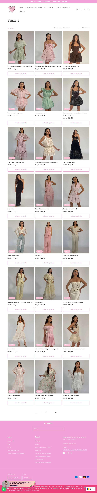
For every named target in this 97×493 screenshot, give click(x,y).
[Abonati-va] (63, 429)
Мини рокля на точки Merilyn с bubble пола (75, 113)
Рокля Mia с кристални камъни (44, 395)
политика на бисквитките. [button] (31, 490)
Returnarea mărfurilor (13, 450)
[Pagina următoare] (61, 412)
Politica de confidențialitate (43, 453)
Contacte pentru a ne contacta (16, 453)
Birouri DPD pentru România (43, 462)
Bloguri (37, 444)
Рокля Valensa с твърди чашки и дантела (47, 349)
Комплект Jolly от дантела (15, 113)
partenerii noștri (39, 459)
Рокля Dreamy (39, 302)
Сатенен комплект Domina (70, 255)
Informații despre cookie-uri (43, 456)
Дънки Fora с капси (13, 255)
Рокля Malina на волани (42, 209)
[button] (58, 8)
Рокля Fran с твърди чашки (71, 66)
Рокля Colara (11, 349)
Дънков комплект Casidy (70, 209)
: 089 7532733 (69, 443)
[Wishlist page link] (77, 9)
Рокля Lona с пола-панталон (71, 395)
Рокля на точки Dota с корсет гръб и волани (48, 66)
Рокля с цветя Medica (14, 395)
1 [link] (36, 412)
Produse (37, 441)
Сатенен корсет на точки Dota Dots (73, 302)
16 (55, 412)
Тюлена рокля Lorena (69, 162)
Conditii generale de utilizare (43, 447)
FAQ (9, 444)
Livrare (9, 447)
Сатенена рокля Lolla (41, 113)
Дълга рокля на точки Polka (16, 162)
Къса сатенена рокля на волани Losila (46, 162)
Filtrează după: (58, 28)
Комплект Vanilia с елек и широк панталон (20, 302)
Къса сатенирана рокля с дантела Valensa (20, 66)
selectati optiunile (20, 73)
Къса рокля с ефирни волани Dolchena (74, 349)
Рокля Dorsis (38, 255)
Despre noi (11, 441)
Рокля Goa (10, 209)
